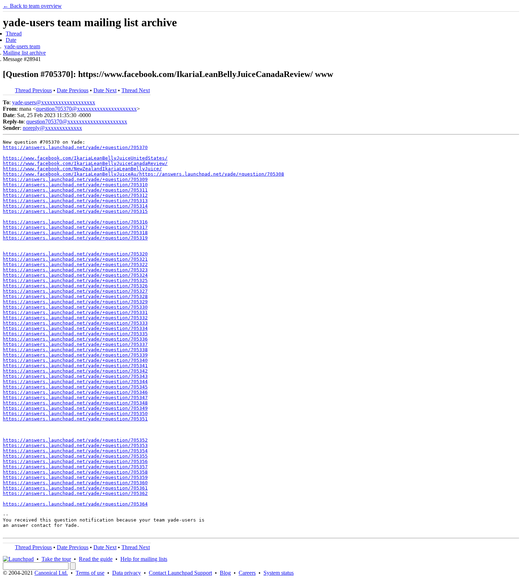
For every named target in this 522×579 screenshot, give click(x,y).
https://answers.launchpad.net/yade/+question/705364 (75, 504)
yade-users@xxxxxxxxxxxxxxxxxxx (53, 102)
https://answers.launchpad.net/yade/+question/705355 (75, 456)
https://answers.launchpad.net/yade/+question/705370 (75, 147)
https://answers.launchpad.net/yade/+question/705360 (75, 482)
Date (11, 40)
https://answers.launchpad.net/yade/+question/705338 (75, 349)
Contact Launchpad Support (180, 573)
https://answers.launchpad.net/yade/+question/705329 (75, 301)
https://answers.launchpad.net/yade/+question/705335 (75, 333)
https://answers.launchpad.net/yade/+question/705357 (75, 466)
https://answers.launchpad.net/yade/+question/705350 (75, 413)
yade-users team (22, 46)
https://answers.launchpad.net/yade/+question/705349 (75, 408)
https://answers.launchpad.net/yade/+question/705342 (75, 371)
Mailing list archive (24, 53)
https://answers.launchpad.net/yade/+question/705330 (75, 307)
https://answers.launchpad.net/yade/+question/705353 (75, 445)
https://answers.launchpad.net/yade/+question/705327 (75, 291)
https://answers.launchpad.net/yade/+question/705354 (75, 450)
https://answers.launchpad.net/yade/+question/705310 (75, 184)
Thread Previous (33, 90)
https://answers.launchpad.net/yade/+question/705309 (75, 179)
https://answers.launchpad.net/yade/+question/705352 (75, 440)
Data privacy (126, 573)
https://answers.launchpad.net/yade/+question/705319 (75, 238)
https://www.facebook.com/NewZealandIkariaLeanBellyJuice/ (82, 168)
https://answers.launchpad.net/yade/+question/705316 (75, 222)
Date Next (104, 90)
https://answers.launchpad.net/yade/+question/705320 (75, 254)
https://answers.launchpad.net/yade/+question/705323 (75, 269)
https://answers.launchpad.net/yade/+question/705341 (75, 365)
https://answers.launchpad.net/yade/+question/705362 (75, 493)
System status (278, 573)
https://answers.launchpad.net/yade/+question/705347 (75, 397)
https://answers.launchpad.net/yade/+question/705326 (75, 285)
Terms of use (90, 573)
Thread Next (135, 90)
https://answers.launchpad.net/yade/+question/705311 (75, 190)
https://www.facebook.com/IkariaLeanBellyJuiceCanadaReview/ (85, 163)
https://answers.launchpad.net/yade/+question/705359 (75, 477)
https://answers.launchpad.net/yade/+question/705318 (75, 232)
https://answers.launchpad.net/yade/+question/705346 (75, 392)
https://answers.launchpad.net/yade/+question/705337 (75, 344)
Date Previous (72, 90)
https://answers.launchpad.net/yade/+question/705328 (75, 296)
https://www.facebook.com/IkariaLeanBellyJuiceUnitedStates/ (85, 158)
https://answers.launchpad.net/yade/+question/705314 (75, 206)
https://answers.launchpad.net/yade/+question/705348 (75, 403)
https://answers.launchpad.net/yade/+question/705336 (75, 339)
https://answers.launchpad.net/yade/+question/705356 (75, 461)
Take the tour (56, 559)
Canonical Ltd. (51, 573)
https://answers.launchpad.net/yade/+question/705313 (75, 200)
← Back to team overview (32, 6)
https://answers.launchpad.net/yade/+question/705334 (75, 328)
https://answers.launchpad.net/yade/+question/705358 (75, 472)
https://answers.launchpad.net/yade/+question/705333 (75, 323)
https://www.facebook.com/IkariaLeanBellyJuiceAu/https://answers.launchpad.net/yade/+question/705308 (143, 174)
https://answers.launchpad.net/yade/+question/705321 (75, 259)
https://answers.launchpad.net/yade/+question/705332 (75, 317)
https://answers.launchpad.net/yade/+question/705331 (75, 312)
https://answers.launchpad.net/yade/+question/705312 (75, 195)
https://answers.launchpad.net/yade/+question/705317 (75, 227)
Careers (247, 573)
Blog (225, 573)
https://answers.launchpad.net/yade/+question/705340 (75, 360)
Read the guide (96, 559)
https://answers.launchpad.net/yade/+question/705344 (75, 381)
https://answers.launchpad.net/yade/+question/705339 (75, 355)
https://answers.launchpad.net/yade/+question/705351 (75, 418)
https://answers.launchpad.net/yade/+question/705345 (75, 387)
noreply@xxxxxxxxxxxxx (52, 128)
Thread (14, 34)
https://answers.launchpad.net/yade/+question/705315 (75, 211)
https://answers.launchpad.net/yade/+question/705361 (75, 488)
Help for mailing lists (143, 559)
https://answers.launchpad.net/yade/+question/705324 (75, 275)
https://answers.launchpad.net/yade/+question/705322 (75, 264)
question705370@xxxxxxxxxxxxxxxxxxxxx (86, 109)
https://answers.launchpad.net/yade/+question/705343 (75, 376)
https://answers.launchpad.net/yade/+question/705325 (75, 280)
